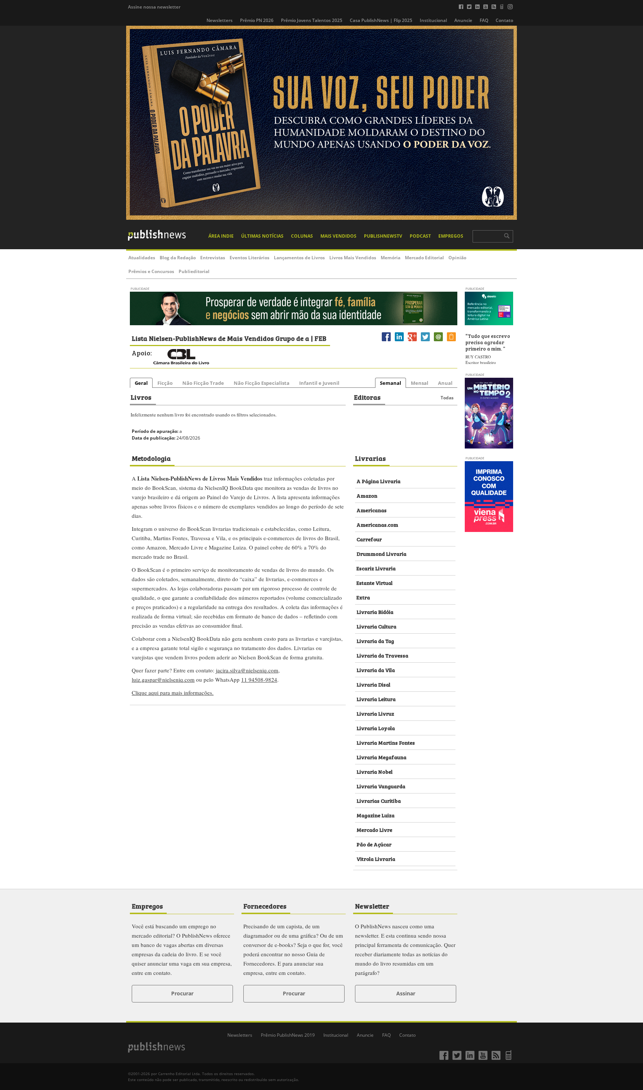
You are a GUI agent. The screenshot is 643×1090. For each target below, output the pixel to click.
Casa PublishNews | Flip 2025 (381, 20)
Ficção (165, 383)
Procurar (182, 993)
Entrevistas (212, 257)
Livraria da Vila (375, 670)
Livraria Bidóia (374, 611)
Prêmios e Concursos (151, 271)
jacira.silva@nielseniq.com (247, 670)
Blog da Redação (178, 257)
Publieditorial (194, 271)
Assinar (405, 993)
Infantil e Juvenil (319, 383)
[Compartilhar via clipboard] (451, 341)
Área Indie (221, 236)
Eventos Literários (249, 257)
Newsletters (220, 20)
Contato (504, 20)
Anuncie (463, 20)
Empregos (450, 236)
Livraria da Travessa (382, 655)
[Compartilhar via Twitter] (425, 341)
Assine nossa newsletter (154, 7)
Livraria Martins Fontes (385, 742)
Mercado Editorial (424, 257)
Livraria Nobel (374, 771)
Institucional (433, 20)
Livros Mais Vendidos (352, 257)
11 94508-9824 (259, 679)
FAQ (484, 20)
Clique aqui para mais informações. (173, 692)
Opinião (457, 257)
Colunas (302, 236)
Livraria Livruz (375, 713)
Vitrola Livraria (375, 858)
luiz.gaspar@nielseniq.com (163, 679)
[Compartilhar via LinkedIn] (399, 341)
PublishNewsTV (383, 236)
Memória (390, 257)
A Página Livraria (378, 481)
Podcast (420, 236)
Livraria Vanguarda (380, 786)
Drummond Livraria (381, 553)
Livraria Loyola (375, 728)
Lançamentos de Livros (299, 257)
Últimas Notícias (262, 236)
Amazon (366, 495)
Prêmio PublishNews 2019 (288, 1035)
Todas (447, 398)
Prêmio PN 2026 (256, 20)
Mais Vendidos (338, 236)
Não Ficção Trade (203, 383)
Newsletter (372, 905)
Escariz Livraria (376, 568)
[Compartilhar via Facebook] (386, 341)
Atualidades (141, 257)
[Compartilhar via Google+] (412, 341)
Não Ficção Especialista (261, 383)
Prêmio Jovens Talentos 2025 (311, 20)
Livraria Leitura (376, 699)
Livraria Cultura (376, 626)
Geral (141, 383)
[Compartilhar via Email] (438, 341)
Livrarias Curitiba (378, 800)
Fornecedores (265, 905)
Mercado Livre (374, 829)
